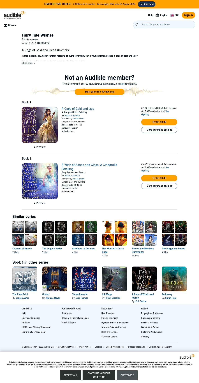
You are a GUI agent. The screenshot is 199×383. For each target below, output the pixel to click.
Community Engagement (33, 332)
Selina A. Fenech (72, 115)
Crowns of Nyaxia (22, 248)
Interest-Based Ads (159, 367)
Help (24, 313)
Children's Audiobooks (151, 332)
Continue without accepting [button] (99, 375)
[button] (29, 63)
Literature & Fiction (150, 327)
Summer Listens (109, 336)
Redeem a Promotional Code (75, 318)
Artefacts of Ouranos (83, 248)
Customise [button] (127, 375)
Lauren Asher (22, 298)
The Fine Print (20, 294)
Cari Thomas (82, 298)
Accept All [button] (70, 375)
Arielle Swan (78, 118)
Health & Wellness (149, 322)
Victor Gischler (113, 298)
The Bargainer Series (173, 248)
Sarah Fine (170, 298)
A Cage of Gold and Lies (78, 109)
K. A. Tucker (141, 301)
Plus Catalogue (69, 322)
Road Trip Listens (109, 332)
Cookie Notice (62, 365)
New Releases (108, 313)
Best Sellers (107, 308)
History (144, 308)
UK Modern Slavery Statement (36, 327)
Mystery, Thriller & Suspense (114, 322)
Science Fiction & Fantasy (113, 327)
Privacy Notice (142, 367)
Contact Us (27, 308)
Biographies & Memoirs (152, 313)
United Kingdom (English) (160, 347)
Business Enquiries (31, 318)
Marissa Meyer (53, 298)
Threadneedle (80, 294)
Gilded (45, 294)
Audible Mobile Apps (71, 308)
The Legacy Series (52, 248)
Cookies (98, 347)
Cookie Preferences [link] (115, 347)
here (122, 84)
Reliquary (167, 294)
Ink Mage (107, 294)
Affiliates (26, 322)
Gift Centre (67, 313)
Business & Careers (150, 318)
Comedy (145, 336)
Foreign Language (109, 318)
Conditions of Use (66, 347)
